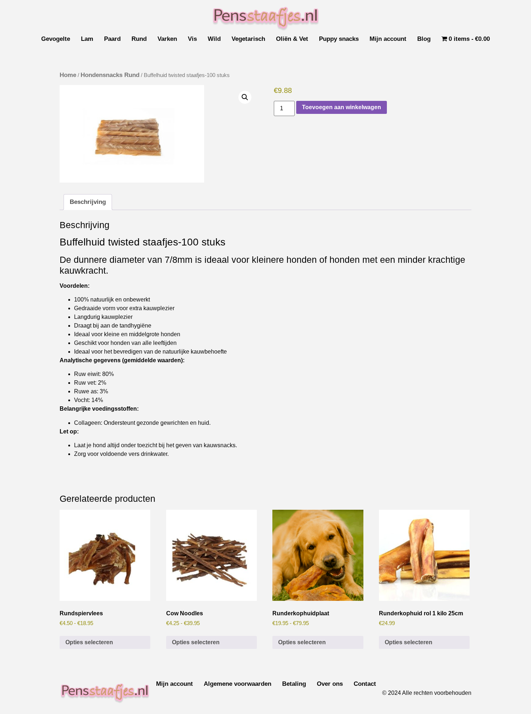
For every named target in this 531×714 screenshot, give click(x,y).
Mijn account (388, 38)
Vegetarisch (248, 38)
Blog (424, 38)
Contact (365, 683)
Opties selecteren (89, 642)
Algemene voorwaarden (237, 683)
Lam (87, 38)
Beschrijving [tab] (88, 201)
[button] (244, 97)
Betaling (294, 683)
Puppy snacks (339, 38)
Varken (167, 38)
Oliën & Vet (292, 38)
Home (68, 75)
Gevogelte (55, 38)
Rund (139, 38)
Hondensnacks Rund (110, 75)
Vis (192, 38)
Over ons (330, 683)
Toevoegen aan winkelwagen (341, 107)
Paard (112, 38)
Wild (214, 38)
